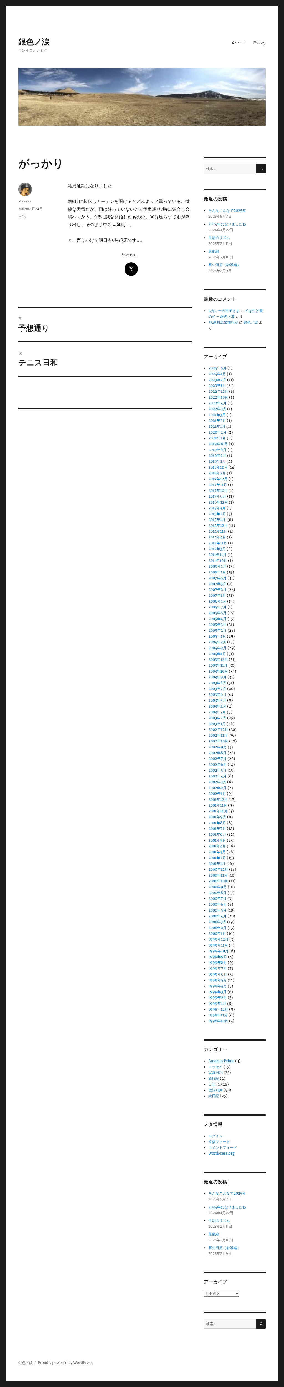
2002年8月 (217, 753)
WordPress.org (221, 1153)
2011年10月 (217, 560)
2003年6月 (217, 694)
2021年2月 (217, 420)
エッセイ (215, 1066)
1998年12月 (218, 1009)
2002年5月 (217, 770)
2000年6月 (217, 904)
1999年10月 (218, 951)
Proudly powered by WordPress (65, 1362)
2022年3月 (217, 409)
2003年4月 (217, 706)
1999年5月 (217, 980)
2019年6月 (217, 449)
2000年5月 (217, 910)
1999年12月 (218, 939)
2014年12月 (218, 525)
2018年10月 (218, 467)
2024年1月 (217, 374)
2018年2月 (217, 473)
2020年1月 (217, 438)
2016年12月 (218, 502)
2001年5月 (217, 840)
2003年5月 (217, 700)
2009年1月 (217, 566)
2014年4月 (217, 537)
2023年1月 (217, 385)
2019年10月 (218, 444)
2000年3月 (217, 922)
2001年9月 (217, 817)
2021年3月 (217, 414)
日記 (22, 217)
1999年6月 (217, 974)
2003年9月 (217, 677)
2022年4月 (217, 403)
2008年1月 (217, 572)
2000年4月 (217, 916)
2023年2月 (217, 379)
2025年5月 (217, 368)
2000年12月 (218, 869)
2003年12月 (218, 659)
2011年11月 (217, 554)
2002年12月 (218, 729)
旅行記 (213, 1078)
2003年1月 (217, 723)
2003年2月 (217, 718)
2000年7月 (217, 898)
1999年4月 (217, 986)
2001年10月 (218, 811)
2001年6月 (217, 834)
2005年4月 (217, 618)
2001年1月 (216, 863)
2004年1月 (217, 653)
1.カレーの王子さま (224, 310)
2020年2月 (217, 432)
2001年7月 (217, 828)
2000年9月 (217, 887)
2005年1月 (217, 636)
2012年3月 (217, 549)
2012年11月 (217, 543)
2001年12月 (218, 799)
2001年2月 (217, 857)
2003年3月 (217, 712)
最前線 (213, 251)
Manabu (24, 201)
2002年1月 (217, 793)
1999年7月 (217, 968)
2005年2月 (217, 630)
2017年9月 (217, 496)
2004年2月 (217, 648)
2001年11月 (217, 805)
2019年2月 (217, 455)
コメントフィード (222, 1147)
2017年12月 (218, 479)
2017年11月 (217, 484)
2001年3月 (217, 852)
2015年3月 (217, 508)
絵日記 (213, 1096)
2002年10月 (218, 741)
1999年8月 (217, 962)
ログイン (215, 1136)
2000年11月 (218, 875)
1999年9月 (217, 957)
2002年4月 (217, 776)
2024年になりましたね (227, 224)
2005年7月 (217, 607)
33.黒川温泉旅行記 (223, 322)
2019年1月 (217, 461)
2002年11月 (218, 735)
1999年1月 (217, 1003)
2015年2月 (217, 514)
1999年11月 (218, 945)
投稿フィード (219, 1141)
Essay (259, 43)
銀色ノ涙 (34, 41)
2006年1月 (217, 601)
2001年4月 (217, 846)
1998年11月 (218, 1015)
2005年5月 (217, 613)
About (238, 43)
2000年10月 (218, 881)
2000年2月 (217, 927)
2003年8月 (217, 683)
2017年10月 (218, 490)
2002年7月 (217, 758)
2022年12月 (218, 391)
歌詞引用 (215, 1090)
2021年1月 (216, 426)
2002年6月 (217, 764)
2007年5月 (217, 578)
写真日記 (215, 1072)
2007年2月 (217, 589)
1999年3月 (217, 992)
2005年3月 (217, 624)
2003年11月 (217, 665)
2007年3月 (217, 584)
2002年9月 (217, 747)
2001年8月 (217, 822)
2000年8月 (217, 892)
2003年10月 (218, 671)
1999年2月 (217, 997)
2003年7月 (217, 688)
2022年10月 (218, 397)
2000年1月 (217, 933)
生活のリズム (219, 237)
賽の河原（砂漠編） (224, 265)
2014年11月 (217, 531)
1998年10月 (218, 1021)
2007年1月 (217, 595)
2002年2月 (217, 788)
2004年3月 (217, 642)
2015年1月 (216, 519)
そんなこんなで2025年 (227, 210)
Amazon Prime (221, 1061)
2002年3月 (217, 782)
